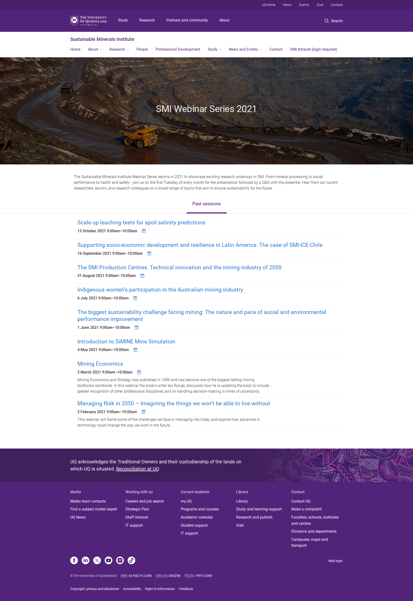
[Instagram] (120, 561)
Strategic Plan (137, 509)
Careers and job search (144, 501)
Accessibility (132, 589)
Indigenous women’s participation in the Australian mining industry (160, 290)
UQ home (268, 5)
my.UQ (186, 501)
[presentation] (206, 204)
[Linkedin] (85, 561)
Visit (240, 525)
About (224, 20)
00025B (174, 576)
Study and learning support (259, 509)
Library (242, 501)
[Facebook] (74, 561)
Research (147, 20)
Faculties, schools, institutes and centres (315, 520)
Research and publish (254, 517)
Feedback (186, 589)
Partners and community (187, 20)
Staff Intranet (136, 517)
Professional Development (178, 49)
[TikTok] (131, 561)
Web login (335, 561)
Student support (194, 525)
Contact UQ (300, 501)
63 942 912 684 (140, 576)
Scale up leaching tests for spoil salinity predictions (141, 222)
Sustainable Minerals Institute (102, 39)
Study (123, 20)
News (287, 5)
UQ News (78, 517)
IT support (134, 525)
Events (304, 5)
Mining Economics (100, 364)
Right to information (160, 589)
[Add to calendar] (144, 231)
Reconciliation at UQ (137, 469)
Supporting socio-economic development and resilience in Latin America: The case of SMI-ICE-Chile (199, 245)
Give (320, 5)
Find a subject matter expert (93, 509)
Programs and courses (200, 509)
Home (75, 49)
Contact (337, 5)
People (142, 49)
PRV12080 (204, 576)
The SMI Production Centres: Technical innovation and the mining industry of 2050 (179, 267)
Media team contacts (88, 501)
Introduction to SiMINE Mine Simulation (126, 341)
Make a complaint (306, 509)
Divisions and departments (314, 531)
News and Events (243, 49)
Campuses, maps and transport (309, 542)
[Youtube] (108, 561)
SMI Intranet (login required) (313, 49)
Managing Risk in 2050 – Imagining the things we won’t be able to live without (173, 403)
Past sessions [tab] (206, 203)
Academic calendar (197, 517)
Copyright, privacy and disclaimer (94, 589)
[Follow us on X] (97, 561)
